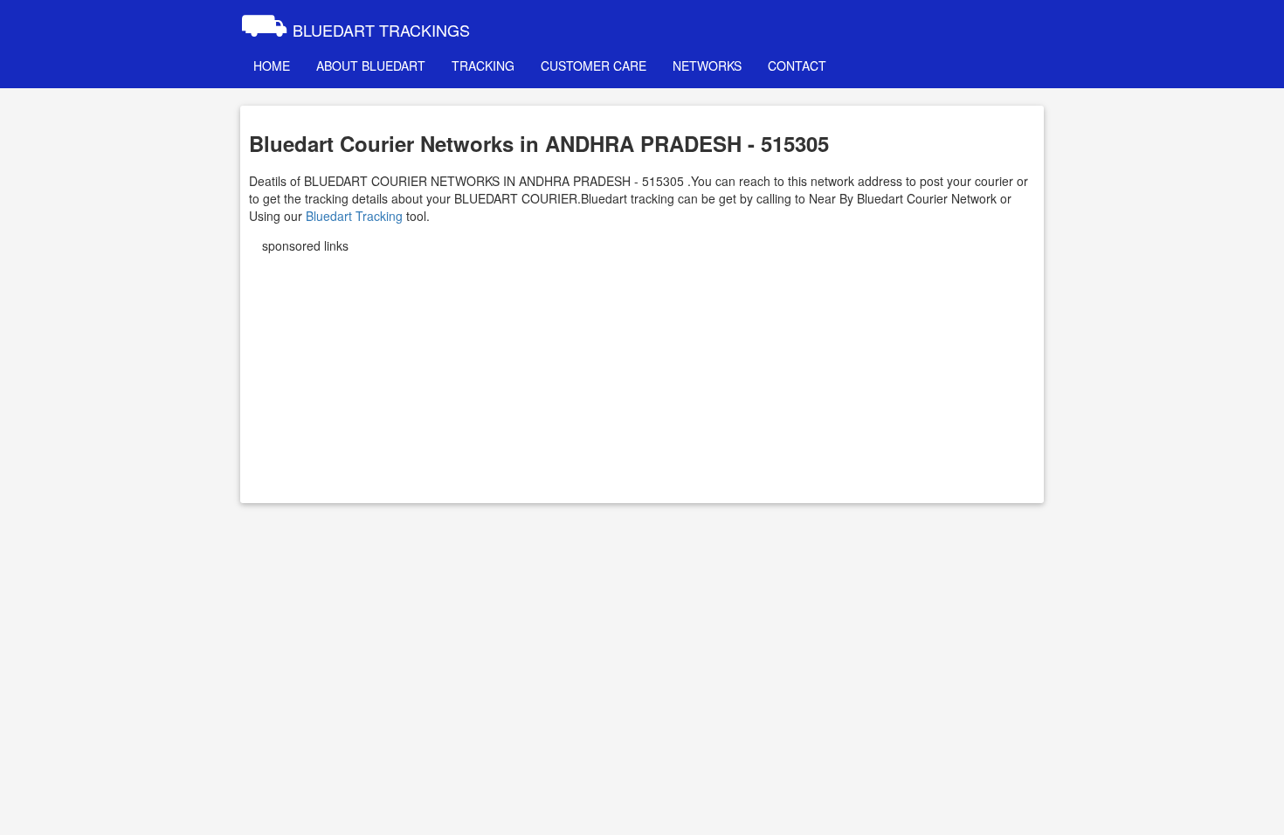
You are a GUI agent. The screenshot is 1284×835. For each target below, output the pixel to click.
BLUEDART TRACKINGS (355, 22)
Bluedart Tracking (354, 215)
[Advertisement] (642, 372)
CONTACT (797, 65)
